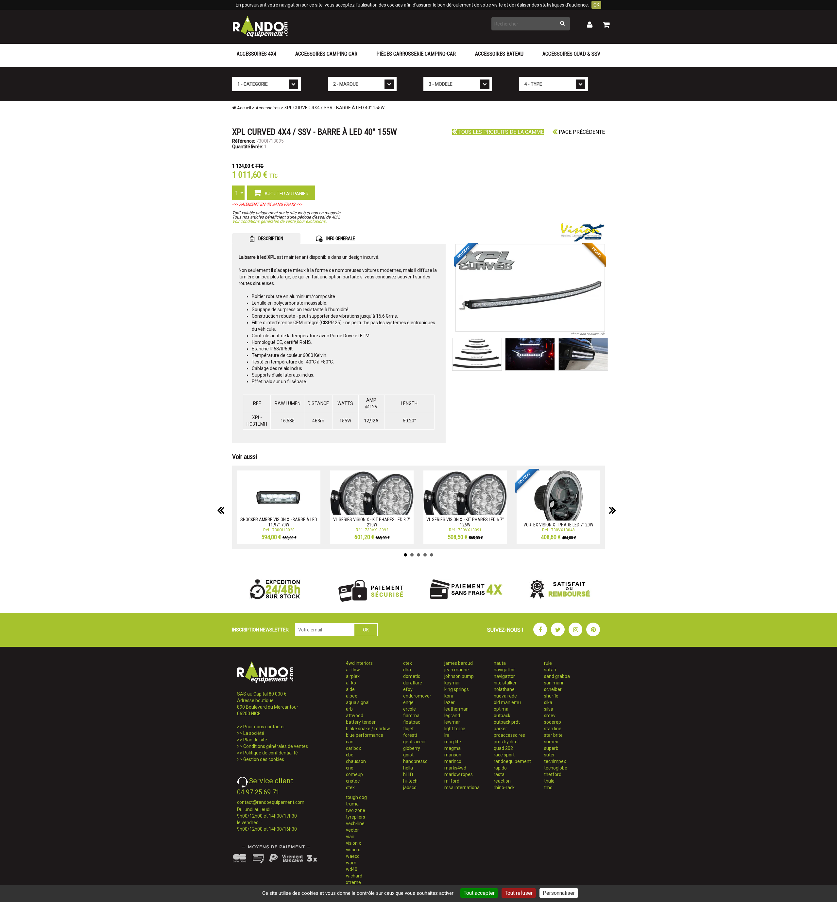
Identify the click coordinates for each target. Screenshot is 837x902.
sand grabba (557, 676)
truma (352, 803)
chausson (356, 761)
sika (548, 702)
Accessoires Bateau (499, 54)
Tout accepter (479, 893)
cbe (349, 754)
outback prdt (507, 722)
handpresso (415, 761)
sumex (551, 741)
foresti (410, 735)
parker (500, 728)
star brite (553, 735)
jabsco (410, 787)
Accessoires (268, 107)
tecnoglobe (555, 767)
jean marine (456, 669)
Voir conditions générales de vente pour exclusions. (279, 221)
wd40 (351, 869)
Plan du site (255, 739)
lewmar (452, 722)
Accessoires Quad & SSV (571, 54)
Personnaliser (559, 893)
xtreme (353, 882)
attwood (354, 715)
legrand (452, 715)
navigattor (504, 669)
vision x (353, 843)
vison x (353, 849)
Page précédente (581, 132)
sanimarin (554, 682)
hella (408, 767)
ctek (350, 787)
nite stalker (505, 682)
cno (349, 767)
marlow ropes (458, 774)
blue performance (364, 735)
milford (451, 781)
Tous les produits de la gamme (500, 132)
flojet (408, 728)
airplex (353, 676)
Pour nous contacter (264, 726)
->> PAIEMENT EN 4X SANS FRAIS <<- (267, 204)
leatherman (456, 709)
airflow (353, 669)
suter (549, 754)
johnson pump (459, 676)
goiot (408, 754)
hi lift (408, 774)
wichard (354, 875)
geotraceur (414, 741)
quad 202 (503, 748)
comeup (354, 774)
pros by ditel (506, 741)
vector (352, 830)
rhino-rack (504, 787)
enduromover (417, 696)
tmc (548, 787)
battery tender (361, 722)
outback (502, 715)
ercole (409, 709)
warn (351, 862)
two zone (355, 810)
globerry (411, 748)
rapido (500, 767)
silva (548, 709)
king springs (456, 689)
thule (549, 781)
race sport (504, 754)
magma (452, 748)
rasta (499, 774)
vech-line (355, 823)
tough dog (356, 797)
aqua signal (357, 702)
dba (407, 669)
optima (501, 709)
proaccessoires (509, 735)
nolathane (504, 689)
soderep (552, 722)
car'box (353, 748)
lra (447, 735)
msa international (462, 787)
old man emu (507, 702)
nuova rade (505, 696)
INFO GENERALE (340, 238)
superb (551, 748)
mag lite (452, 741)
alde (350, 689)
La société (253, 733)
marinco (452, 761)
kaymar (452, 682)
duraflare (412, 682)
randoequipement (512, 761)
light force (454, 728)
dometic (411, 676)
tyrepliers (355, 817)
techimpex (555, 761)
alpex (351, 696)
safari (550, 669)
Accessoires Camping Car (326, 54)
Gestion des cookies (263, 759)
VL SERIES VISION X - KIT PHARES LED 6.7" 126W (465, 522)
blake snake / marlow (368, 728)
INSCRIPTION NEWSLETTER (260, 629)
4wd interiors (359, 663)
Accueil (243, 107)
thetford (552, 774)
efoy (408, 689)
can (349, 741)
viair (350, 836)
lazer (449, 702)
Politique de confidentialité (270, 752)
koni (448, 696)
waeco (353, 856)
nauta (500, 663)
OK (596, 5)
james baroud (458, 663)
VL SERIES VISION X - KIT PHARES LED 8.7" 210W (372, 522)
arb (349, 709)
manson (452, 754)
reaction (502, 781)
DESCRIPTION (270, 238)
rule (548, 663)
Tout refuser (519, 893)
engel (409, 702)
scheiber (553, 689)
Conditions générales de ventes (275, 746)
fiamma (411, 715)
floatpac (411, 722)
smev (549, 715)
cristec (353, 781)
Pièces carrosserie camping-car (416, 54)
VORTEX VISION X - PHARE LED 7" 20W (558, 524)
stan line (552, 728)
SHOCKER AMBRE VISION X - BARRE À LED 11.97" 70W (278, 522)
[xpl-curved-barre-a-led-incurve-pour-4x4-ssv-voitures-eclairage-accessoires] (530, 288)
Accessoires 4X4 (256, 54)
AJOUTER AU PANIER (286, 193)
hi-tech (410, 781)
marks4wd (455, 767)
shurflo (551, 696)
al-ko (351, 682)
